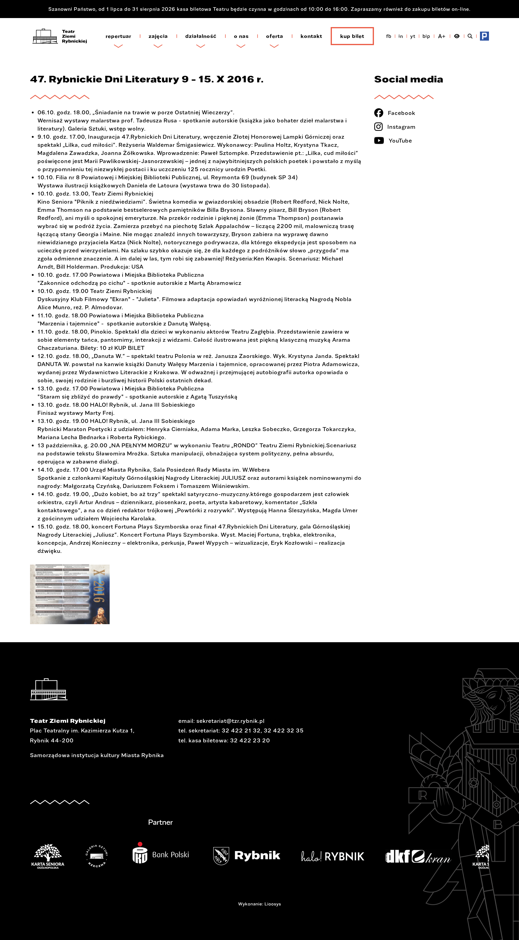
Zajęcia (158, 36)
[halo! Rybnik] (342, 856)
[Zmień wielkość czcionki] (442, 36)
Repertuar (118, 36)
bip (426, 36)
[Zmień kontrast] (457, 36)
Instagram (401, 126)
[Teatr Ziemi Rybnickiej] (59, 36)
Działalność (201, 36)
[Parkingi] (484, 36)
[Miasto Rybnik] (256, 856)
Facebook (401, 112)
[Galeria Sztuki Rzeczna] (105, 856)
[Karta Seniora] (57, 856)
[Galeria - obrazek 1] (69, 594)
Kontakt (311, 36)
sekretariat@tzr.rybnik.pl (230, 720)
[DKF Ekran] (427, 856)
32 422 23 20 (250, 740)
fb (388, 36)
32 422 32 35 (284, 730)
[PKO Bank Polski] (169, 848)
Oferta (274, 36)
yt (412, 36)
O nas (241, 36)
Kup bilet (352, 36)
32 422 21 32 (241, 730)
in (401, 36)
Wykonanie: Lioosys (259, 903)
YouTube (400, 140)
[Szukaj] (470, 36)
